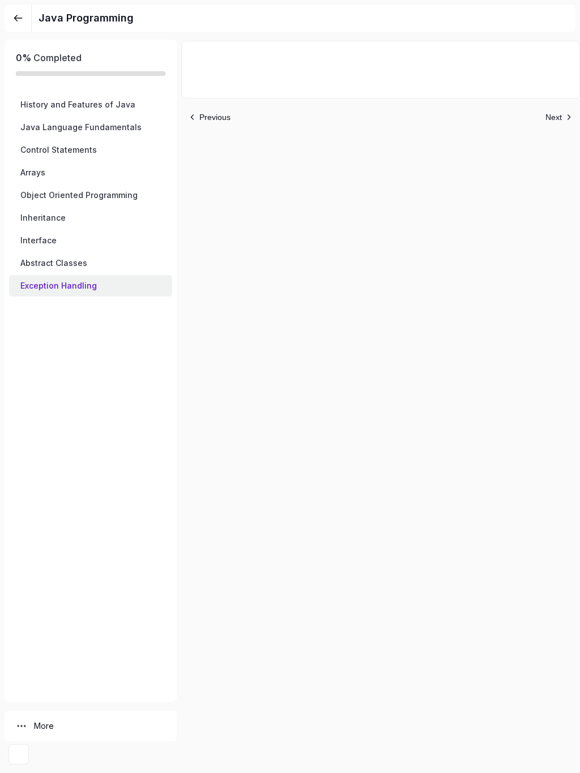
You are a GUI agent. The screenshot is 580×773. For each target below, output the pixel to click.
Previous (215, 117)
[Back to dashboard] (18, 18)
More (44, 726)
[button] (90, 104)
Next (553, 117)
